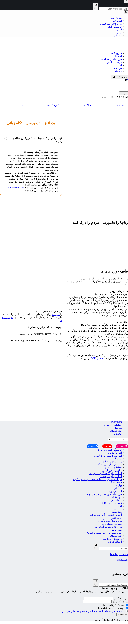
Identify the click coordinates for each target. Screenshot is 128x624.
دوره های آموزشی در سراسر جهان (104, 494)
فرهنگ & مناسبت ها (114, 605)
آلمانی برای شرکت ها (111, 476)
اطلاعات (87, 105)
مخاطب (117, 71)
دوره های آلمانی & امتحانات (110, 608)
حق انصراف (115, 430)
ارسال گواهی (115, 541)
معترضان (117, 512)
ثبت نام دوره (115, 491)
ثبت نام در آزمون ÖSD (110, 464)
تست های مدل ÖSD (111, 503)
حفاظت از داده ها (113, 425)
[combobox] (113, 548)
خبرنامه (118, 509)
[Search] (95, 583)
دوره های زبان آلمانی (111, 59)
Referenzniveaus (16, 187)
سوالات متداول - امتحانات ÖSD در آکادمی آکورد (97, 479)
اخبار (119, 65)
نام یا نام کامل (120, 598)
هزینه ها (56, 314)
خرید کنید (117, 518)
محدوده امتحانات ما (112, 524)
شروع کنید (116, 53)
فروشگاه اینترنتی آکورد (110, 449)
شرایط (118, 427)
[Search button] (95, 546)
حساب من (116, 500)
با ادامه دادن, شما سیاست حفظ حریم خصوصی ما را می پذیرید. (92, 611)
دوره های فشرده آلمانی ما (108, 526)
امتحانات (117, 56)
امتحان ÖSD (97, 358)
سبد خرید (117, 529)
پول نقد (118, 485)
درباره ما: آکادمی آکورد (110, 521)
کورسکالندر (53, 105)
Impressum (116, 422)
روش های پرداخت (112, 538)
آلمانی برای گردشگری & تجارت (105, 473)
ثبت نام (120, 105)
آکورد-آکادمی (115, 452)
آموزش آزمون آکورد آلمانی (108, 455)
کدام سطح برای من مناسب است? (104, 532)
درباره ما (117, 68)
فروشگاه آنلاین (114, 62)
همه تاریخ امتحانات (112, 461)
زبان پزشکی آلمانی (112, 470)
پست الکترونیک (120, 601)
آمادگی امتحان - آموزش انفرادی (105, 515)
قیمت (23, 105)
